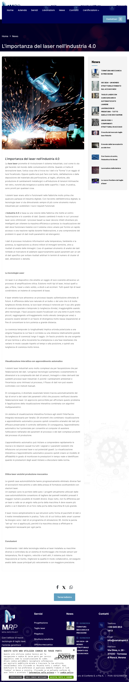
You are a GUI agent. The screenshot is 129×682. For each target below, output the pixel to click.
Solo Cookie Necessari (36, 677)
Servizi (34, 10)
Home (10, 10)
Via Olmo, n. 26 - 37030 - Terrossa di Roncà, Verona (117, 654)
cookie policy (66, 672)
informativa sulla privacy (41, 672)
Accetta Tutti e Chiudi (61, 677)
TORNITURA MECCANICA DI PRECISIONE (82, 630)
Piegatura (38, 633)
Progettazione (41, 622)
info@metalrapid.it (117, 640)
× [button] (74, 650)
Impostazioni (16, 677)
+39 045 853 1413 (114, 629)
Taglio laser (39, 628)
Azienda (22, 10)
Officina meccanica (43, 644)
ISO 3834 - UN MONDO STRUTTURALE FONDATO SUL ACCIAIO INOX (82, 647)
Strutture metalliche (43, 639)
